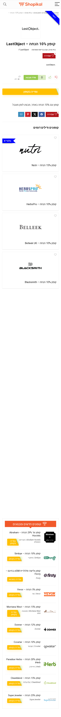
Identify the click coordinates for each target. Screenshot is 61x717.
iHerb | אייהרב (35, 667)
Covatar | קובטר (34, 646)
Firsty (38, 578)
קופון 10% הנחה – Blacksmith (40, 282)
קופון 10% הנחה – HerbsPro (41, 204)
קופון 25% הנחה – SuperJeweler (24, 695)
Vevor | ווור (36, 594)
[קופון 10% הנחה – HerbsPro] (30, 188)
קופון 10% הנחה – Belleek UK (40, 243)
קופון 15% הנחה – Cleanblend (26, 678)
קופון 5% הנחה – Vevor (29, 589)
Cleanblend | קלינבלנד (32, 682)
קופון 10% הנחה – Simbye (28, 553)
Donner (38, 629)
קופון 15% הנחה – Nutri (44, 165)
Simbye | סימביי (34, 558)
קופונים (56, 13)
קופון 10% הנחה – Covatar (27, 642)
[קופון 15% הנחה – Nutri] (30, 149)
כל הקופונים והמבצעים (42, 13)
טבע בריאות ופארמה (40, 50)
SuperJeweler (35, 699)
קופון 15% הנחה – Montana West (24, 606)
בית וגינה (28, 13)
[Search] (5, 4)
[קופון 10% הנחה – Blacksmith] (30, 266)
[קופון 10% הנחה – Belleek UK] (30, 227)
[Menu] (57, 4)
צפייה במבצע (15, 579)
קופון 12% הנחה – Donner (28, 624)
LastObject (24, 50)
